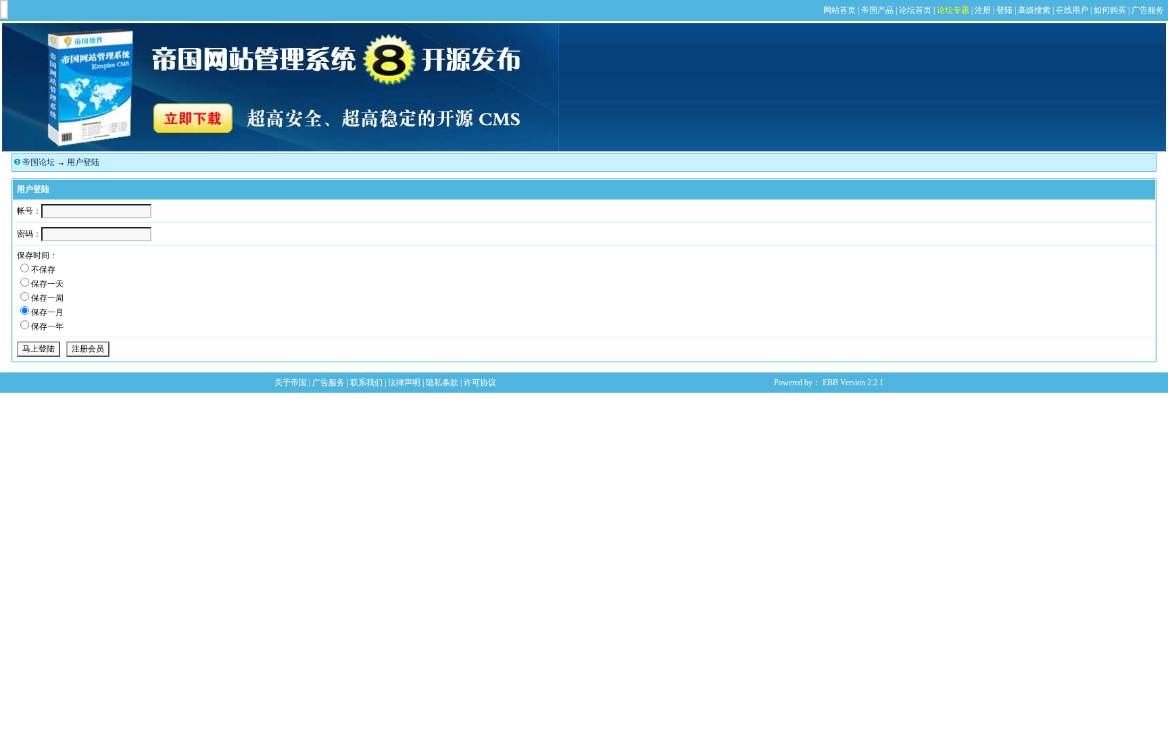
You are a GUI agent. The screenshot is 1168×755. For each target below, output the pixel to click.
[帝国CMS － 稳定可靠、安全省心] (280, 148)
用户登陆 (83, 162)
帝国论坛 (38, 162)
